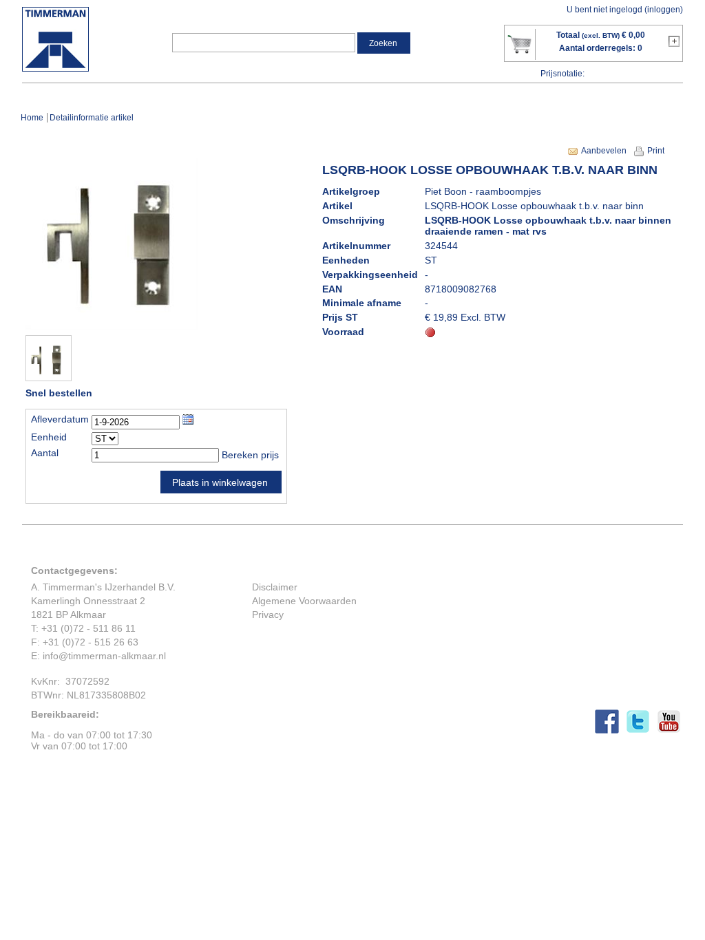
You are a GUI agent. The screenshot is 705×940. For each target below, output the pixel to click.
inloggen (663, 9)
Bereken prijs (250, 454)
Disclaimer (274, 586)
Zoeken (383, 43)
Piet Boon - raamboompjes (483, 191)
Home (32, 117)
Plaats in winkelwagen (220, 482)
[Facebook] (610, 730)
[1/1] (46, 378)
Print (655, 151)
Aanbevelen (604, 151)
